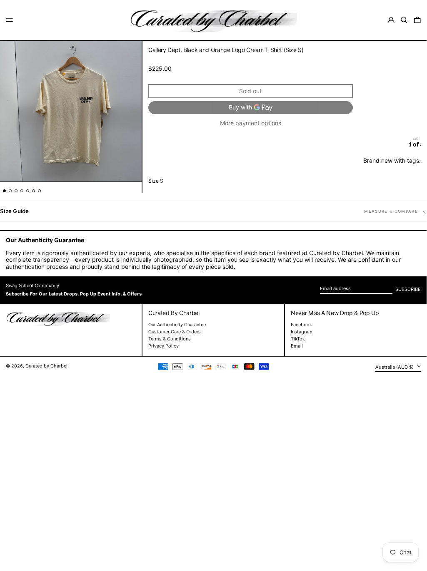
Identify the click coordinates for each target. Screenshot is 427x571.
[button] (404, 20)
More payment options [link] (250, 123)
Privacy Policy (163, 346)
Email (297, 346)
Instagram (301, 332)
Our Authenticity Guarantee (177, 325)
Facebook (301, 325)
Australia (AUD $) (395, 367)
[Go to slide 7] (39, 190)
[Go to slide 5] (27, 190)
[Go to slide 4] (21, 190)
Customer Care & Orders (174, 332)
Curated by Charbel (46, 366)
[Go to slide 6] (33, 190)
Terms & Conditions (169, 339)
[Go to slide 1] (4, 190)
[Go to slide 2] (10, 190)
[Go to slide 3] (16, 190)
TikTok (298, 339)
